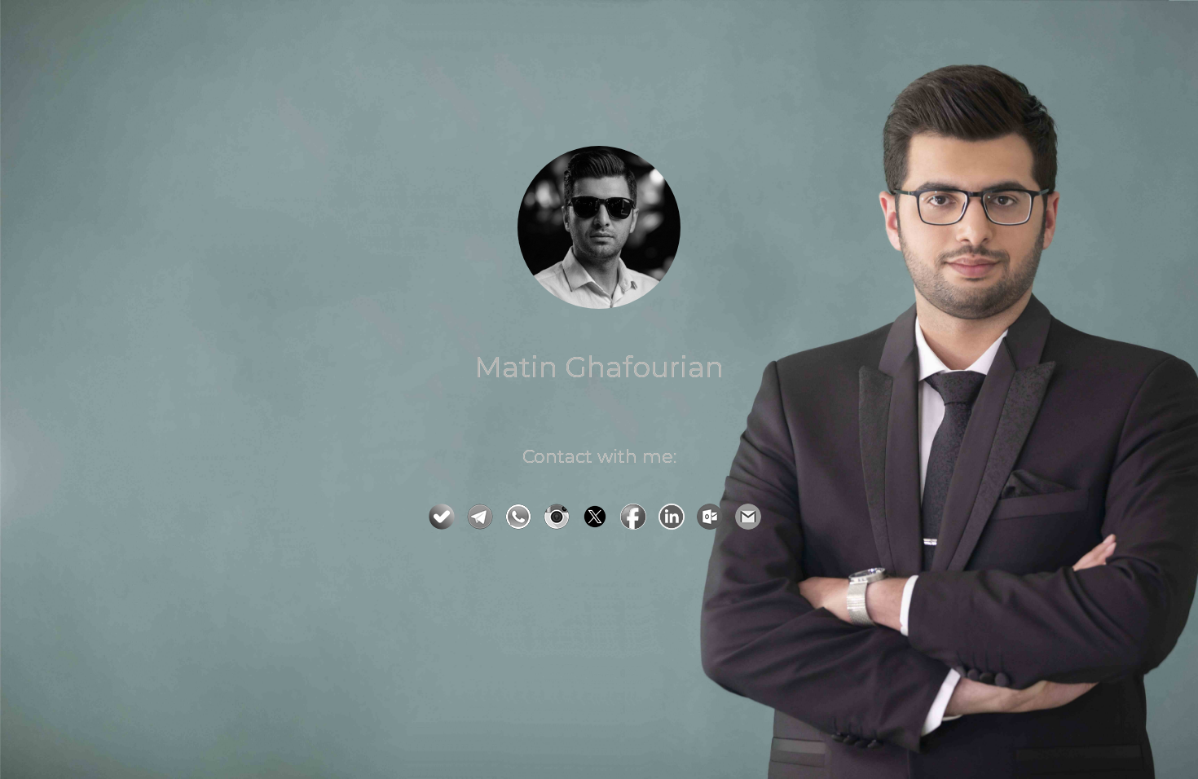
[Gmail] (752, 525)
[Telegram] (484, 525)
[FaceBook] (637, 525)
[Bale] (446, 525)
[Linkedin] (675, 525)
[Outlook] (714, 525)
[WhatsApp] (522, 525)
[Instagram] (561, 525)
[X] (599, 525)
